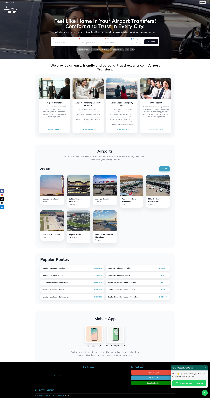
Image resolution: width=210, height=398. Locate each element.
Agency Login (153, 372)
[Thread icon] (2, 203)
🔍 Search (151, 42)
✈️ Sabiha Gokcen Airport (100, 49)
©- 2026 (52, 395)
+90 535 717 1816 (9, 2)
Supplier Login (153, 383)
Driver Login (153, 378)
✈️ (127, 49)
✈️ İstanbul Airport (82, 49)
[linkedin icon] (2, 206)
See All (164, 169)
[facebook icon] (2, 191)
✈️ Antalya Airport (116, 49)
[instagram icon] (2, 195)
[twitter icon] (2, 199)
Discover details (53, 129)
